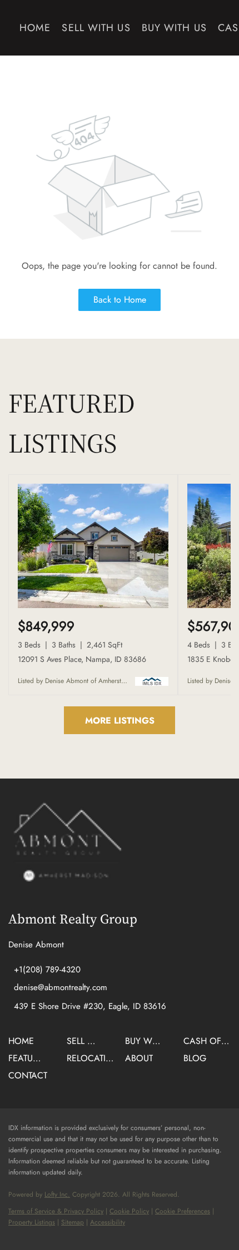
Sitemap (72, 1222)
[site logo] (66, 848)
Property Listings (31, 1222)
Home (35, 28)
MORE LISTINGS (120, 720)
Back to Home (119, 299)
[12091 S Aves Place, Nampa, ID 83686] (93, 606)
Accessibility (107, 1222)
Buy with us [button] (174, 28)
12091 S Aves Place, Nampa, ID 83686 (82, 659)
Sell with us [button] (96, 28)
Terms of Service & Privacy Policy (55, 1211)
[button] (23, 1044)
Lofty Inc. (57, 1194)
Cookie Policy (129, 1211)
